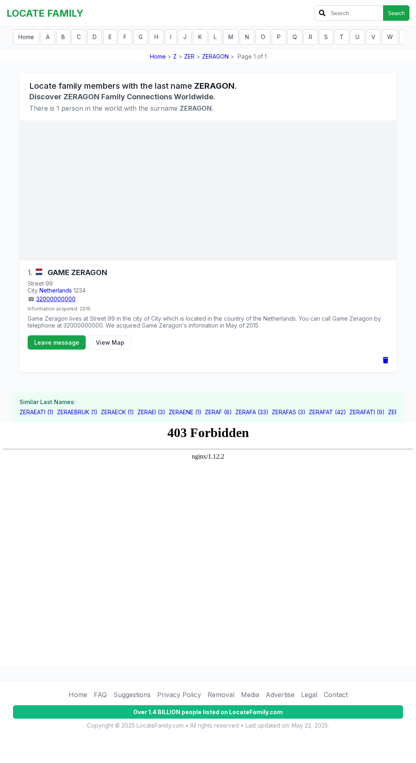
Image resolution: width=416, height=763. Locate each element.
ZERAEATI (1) (37, 412)
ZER (189, 56)
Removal (221, 695)
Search (396, 13)
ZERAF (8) (218, 412)
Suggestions (132, 695)
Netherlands (55, 290)
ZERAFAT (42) (327, 412)
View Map (110, 342)
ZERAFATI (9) (367, 412)
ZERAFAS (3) (289, 412)
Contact (336, 695)
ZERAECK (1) (117, 412)
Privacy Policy (179, 695)
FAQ (100, 695)
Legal (309, 695)
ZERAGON (215, 56)
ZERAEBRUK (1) (77, 412)
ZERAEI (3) (151, 412)
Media (250, 695)
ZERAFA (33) (252, 412)
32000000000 (56, 298)
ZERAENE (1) (185, 412)
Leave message (56, 342)
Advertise (280, 695)
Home (26, 36)
